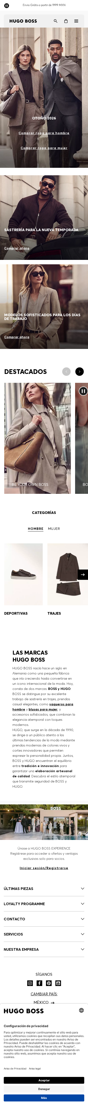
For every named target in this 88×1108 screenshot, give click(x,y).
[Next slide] (79, 371)
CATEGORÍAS (44, 512)
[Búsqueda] (55, 21)
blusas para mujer (43, 709)
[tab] (36, 529)
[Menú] (76, 21)
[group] (23, 583)
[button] (83, 575)
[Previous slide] (66, 371)
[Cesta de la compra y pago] (66, 21)
